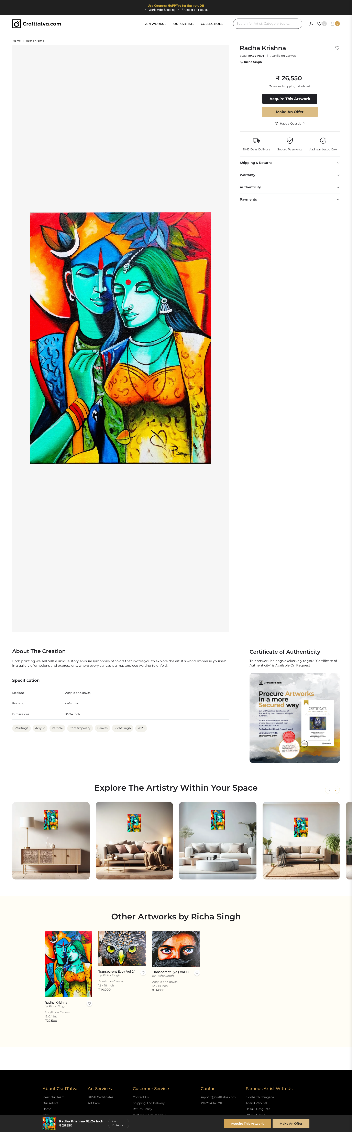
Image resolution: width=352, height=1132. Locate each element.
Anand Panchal (256, 1103)
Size (114, 1121)
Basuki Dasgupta (258, 1109)
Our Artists (50, 1103)
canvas (102, 728)
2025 (141, 728)
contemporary (80, 728)
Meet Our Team (54, 1097)
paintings (21, 728)
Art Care (94, 1103)
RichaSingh (122, 728)
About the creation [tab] (39, 651)
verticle (57, 728)
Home (17, 40)
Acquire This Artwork (247, 1123)
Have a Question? (292, 123)
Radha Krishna (56, 1002)
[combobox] (267, 24)
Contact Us (141, 1097)
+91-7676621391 (211, 1103)
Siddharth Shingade (260, 1097)
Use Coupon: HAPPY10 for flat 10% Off (176, 5)
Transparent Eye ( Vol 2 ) (116, 971)
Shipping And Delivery (149, 1103)
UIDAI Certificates (100, 1097)
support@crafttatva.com (218, 1097)
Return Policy (142, 1109)
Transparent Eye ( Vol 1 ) (170, 972)
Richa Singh (253, 62)
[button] (335, 790)
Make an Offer (290, 112)
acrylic (40, 728)
